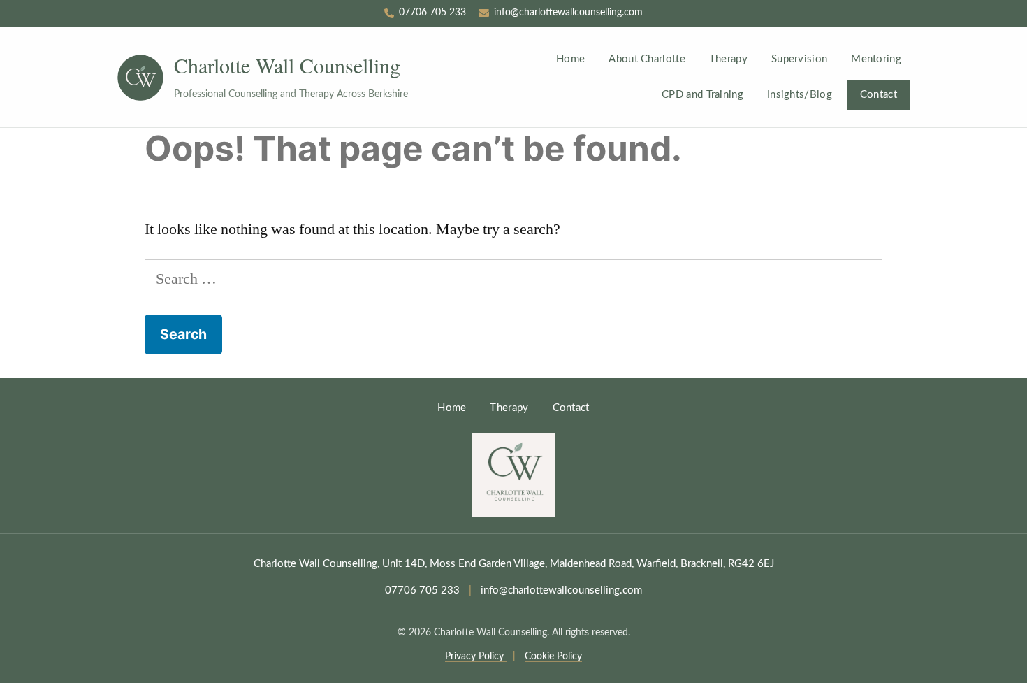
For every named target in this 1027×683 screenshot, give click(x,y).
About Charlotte (647, 59)
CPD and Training (702, 94)
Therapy (728, 59)
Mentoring (876, 59)
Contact (878, 94)
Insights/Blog (799, 94)
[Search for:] (513, 279)
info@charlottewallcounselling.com (561, 590)
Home (570, 59)
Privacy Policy (476, 656)
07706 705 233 (422, 590)
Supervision (799, 59)
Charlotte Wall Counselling (287, 65)
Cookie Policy (553, 656)
